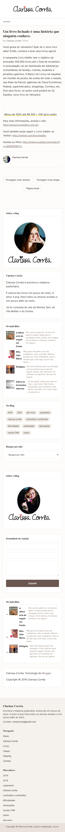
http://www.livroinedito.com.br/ (21, 124)
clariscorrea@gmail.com (24, 721)
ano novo (31, 412)
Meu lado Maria (19, 355)
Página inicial (32, 188)
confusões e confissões (37, 419)
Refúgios (20, 367)
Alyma (55, 826)
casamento (45, 412)
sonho (26, 433)
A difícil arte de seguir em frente (20, 339)
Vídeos (6, 751)
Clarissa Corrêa (13, 41)
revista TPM (13, 433)
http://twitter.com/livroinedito (29, 135)
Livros (6, 746)
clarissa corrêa (14, 419)
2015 (19, 412)
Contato (7, 761)
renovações (44, 426)
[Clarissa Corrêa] (32, 8)
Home (6, 736)
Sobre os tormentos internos (21, 385)
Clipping (7, 756)
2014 (10, 412)
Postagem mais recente (18, 180)
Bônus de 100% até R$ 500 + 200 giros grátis (30, 114)
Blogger (46, 673)
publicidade (29, 426)
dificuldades (13, 426)
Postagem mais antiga (48, 180)
